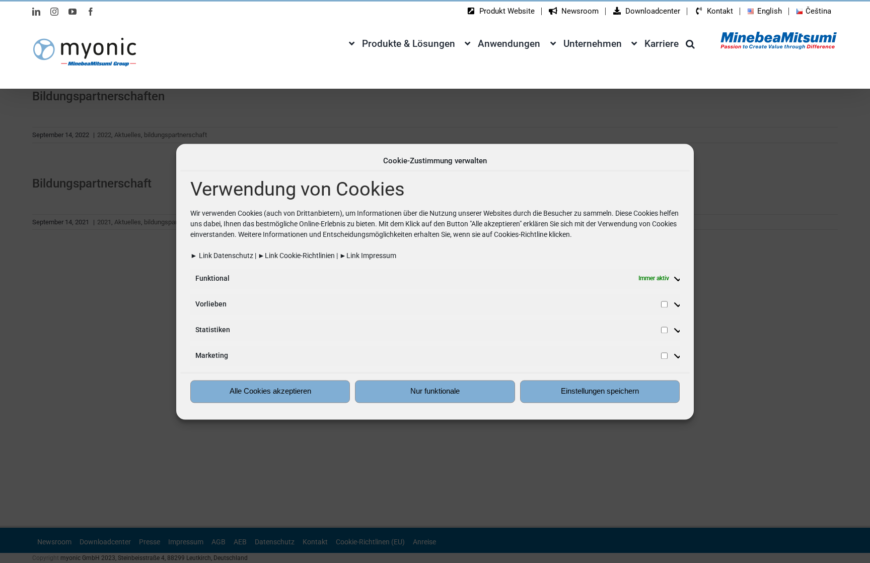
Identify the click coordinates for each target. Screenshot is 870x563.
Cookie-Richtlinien (307, 256)
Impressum (378, 256)
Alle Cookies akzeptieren (270, 391)
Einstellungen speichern (600, 391)
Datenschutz (233, 256)
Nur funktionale (435, 391)
